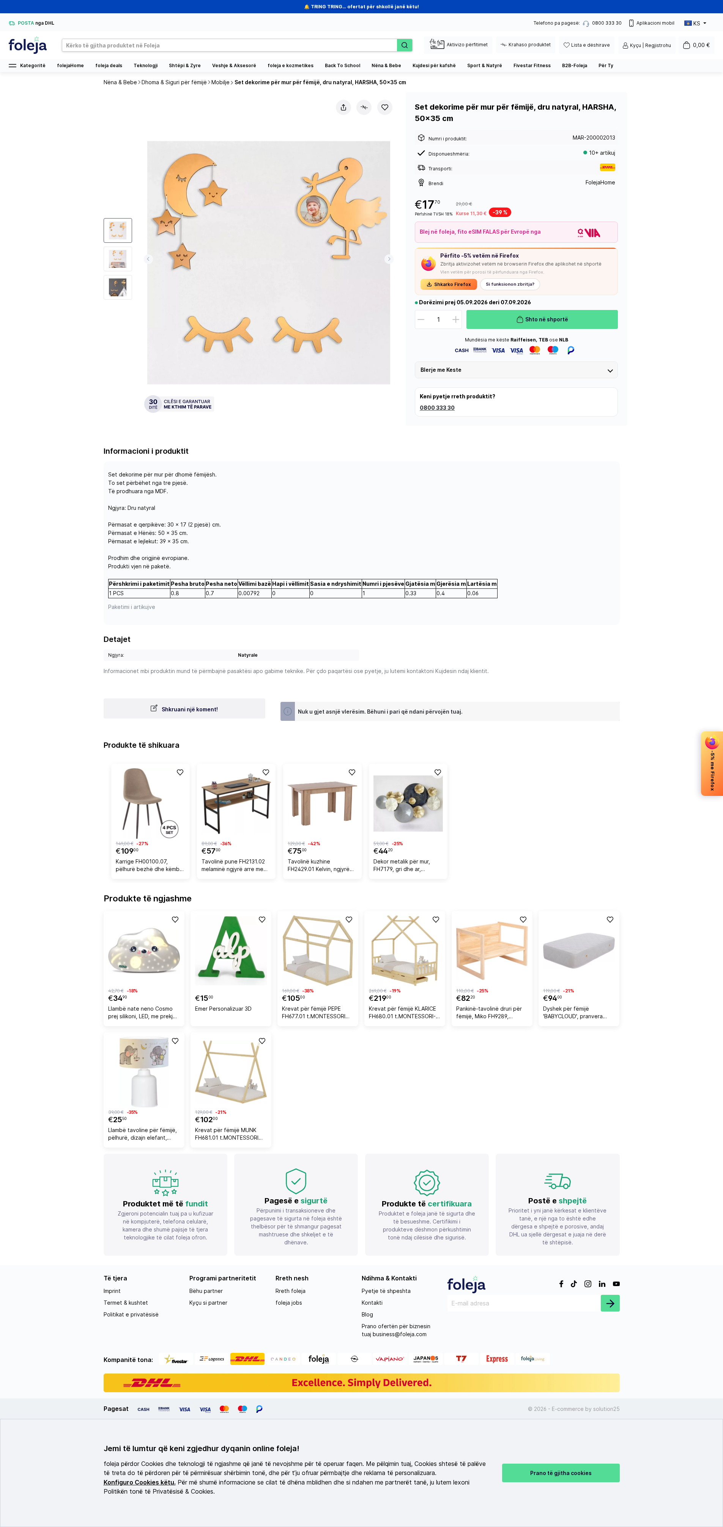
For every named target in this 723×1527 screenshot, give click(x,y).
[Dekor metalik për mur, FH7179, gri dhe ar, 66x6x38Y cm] (408, 803)
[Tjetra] (389, 259)
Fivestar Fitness (532, 65)
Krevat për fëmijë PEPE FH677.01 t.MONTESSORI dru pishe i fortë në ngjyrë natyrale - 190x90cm (315, 1013)
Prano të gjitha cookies (561, 1473)
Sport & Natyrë (484, 65)
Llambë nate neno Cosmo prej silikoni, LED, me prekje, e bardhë (143, 1013)
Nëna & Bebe (386, 65)
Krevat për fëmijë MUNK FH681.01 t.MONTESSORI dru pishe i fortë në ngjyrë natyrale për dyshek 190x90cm (228, 1135)
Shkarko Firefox (452, 284)
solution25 (606, 1409)
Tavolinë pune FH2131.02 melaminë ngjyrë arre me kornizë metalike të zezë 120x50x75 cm (233, 866)
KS (696, 23)
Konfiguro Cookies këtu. (140, 1482)
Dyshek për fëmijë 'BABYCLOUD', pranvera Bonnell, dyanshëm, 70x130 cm (578, 1013)
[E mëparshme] (148, 259)
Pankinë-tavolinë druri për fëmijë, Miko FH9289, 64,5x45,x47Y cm (489, 1013)
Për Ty (606, 65)
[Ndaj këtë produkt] (343, 107)
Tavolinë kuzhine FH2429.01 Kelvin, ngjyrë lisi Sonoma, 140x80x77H (320, 866)
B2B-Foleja (574, 65)
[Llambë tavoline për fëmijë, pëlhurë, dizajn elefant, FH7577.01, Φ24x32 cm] (144, 1072)
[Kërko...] (404, 45)
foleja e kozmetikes (290, 65)
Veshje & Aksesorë (234, 65)
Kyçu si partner (208, 1302)
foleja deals (108, 65)
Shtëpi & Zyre (185, 65)
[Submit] (610, 1303)
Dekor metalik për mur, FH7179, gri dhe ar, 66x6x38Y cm (401, 866)
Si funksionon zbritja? (510, 284)
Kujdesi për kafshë (434, 65)
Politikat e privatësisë (131, 1314)
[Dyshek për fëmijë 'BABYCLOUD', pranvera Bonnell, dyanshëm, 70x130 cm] (579, 950)
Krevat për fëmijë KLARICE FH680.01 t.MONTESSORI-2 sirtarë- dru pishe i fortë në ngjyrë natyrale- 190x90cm (404, 1013)
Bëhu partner (206, 1291)
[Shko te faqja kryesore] (28, 45)
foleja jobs (289, 1302)
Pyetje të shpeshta (386, 1291)
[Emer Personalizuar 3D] (231, 950)
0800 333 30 (437, 407)
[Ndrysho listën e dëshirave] (384, 107)
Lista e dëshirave (590, 45)
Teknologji (146, 65)
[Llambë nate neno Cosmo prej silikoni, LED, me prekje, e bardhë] (144, 950)
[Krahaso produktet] (364, 107)
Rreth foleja (291, 1291)
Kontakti (372, 1302)
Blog (367, 1314)
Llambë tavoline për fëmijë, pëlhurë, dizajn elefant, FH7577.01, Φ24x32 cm (142, 1135)
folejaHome (70, 65)
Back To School (342, 65)
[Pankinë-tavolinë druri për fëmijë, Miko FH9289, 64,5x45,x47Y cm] (492, 950)
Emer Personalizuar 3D (223, 1008)
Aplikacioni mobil (655, 23)
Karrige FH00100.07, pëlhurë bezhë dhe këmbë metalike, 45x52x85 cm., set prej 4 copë (149, 866)
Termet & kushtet (126, 1302)
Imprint (112, 1291)
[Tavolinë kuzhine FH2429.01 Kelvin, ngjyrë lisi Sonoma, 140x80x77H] (322, 803)
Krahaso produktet (530, 44)
